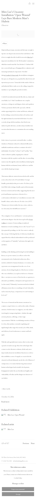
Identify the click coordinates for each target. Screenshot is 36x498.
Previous (26, 443)
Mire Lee (29, 57)
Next (33, 443)
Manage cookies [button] (18, 483)
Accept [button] (18, 494)
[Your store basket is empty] (29, 3)
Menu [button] (33, 3)
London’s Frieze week (12, 75)
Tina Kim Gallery (13, 3)
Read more (5, 402)
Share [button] (5, 43)
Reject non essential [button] (18, 489)
